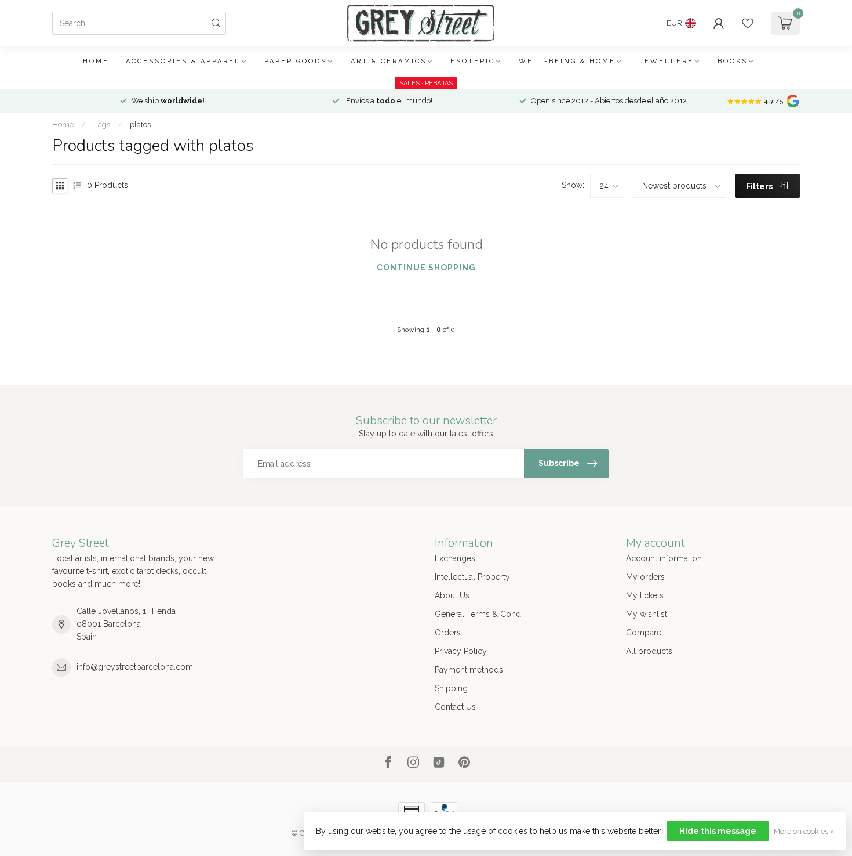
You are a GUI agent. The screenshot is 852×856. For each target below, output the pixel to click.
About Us (452, 595)
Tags (101, 124)
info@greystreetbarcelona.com (135, 666)
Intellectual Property (472, 576)
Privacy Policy (461, 651)
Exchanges (455, 558)
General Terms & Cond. (479, 614)
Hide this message (717, 831)
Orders (448, 632)
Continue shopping (426, 267)
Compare (643, 632)
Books (733, 61)
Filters (760, 186)
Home (96, 61)
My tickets (645, 595)
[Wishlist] (747, 23)
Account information (664, 558)
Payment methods (469, 669)
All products (649, 651)
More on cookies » (804, 831)
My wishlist (646, 614)
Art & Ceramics (389, 61)
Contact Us (455, 706)
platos (140, 124)
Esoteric (472, 61)
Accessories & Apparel (183, 61)
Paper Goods (295, 61)
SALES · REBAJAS (426, 83)
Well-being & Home (567, 61)
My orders (645, 576)
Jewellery (666, 61)
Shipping (451, 688)
